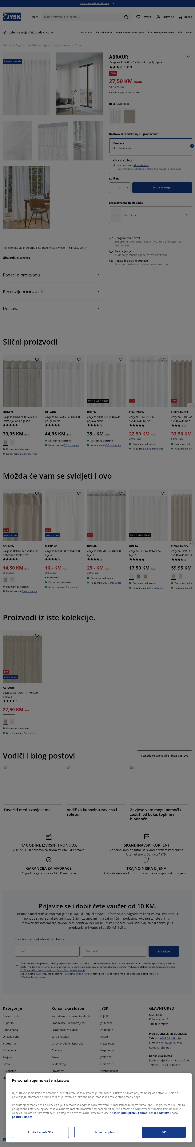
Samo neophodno (106, 1132)
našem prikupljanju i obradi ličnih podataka (140, 1113)
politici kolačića (22, 1117)
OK (164, 1132)
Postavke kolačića (40, 1132)
